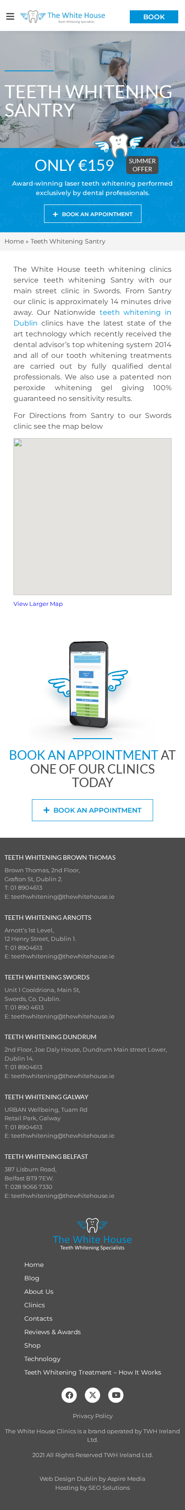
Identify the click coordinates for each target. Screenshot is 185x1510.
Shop (32, 1345)
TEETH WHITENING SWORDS (46, 977)
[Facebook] (69, 1395)
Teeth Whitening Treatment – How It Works (92, 1372)
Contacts (38, 1318)
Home (14, 241)
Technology (42, 1359)
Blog (32, 1278)
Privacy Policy (93, 1415)
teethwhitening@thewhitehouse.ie (63, 896)
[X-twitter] (92, 1395)
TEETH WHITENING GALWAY (46, 1097)
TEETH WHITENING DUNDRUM (50, 1036)
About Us (38, 1292)
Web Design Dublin (68, 1478)
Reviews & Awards (52, 1332)
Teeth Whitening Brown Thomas (59, 857)
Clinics (34, 1305)
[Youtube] (115, 1395)
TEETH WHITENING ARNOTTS (47, 917)
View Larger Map (38, 604)
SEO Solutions (109, 1487)
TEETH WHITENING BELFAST (46, 1156)
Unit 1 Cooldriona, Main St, (42, 989)
